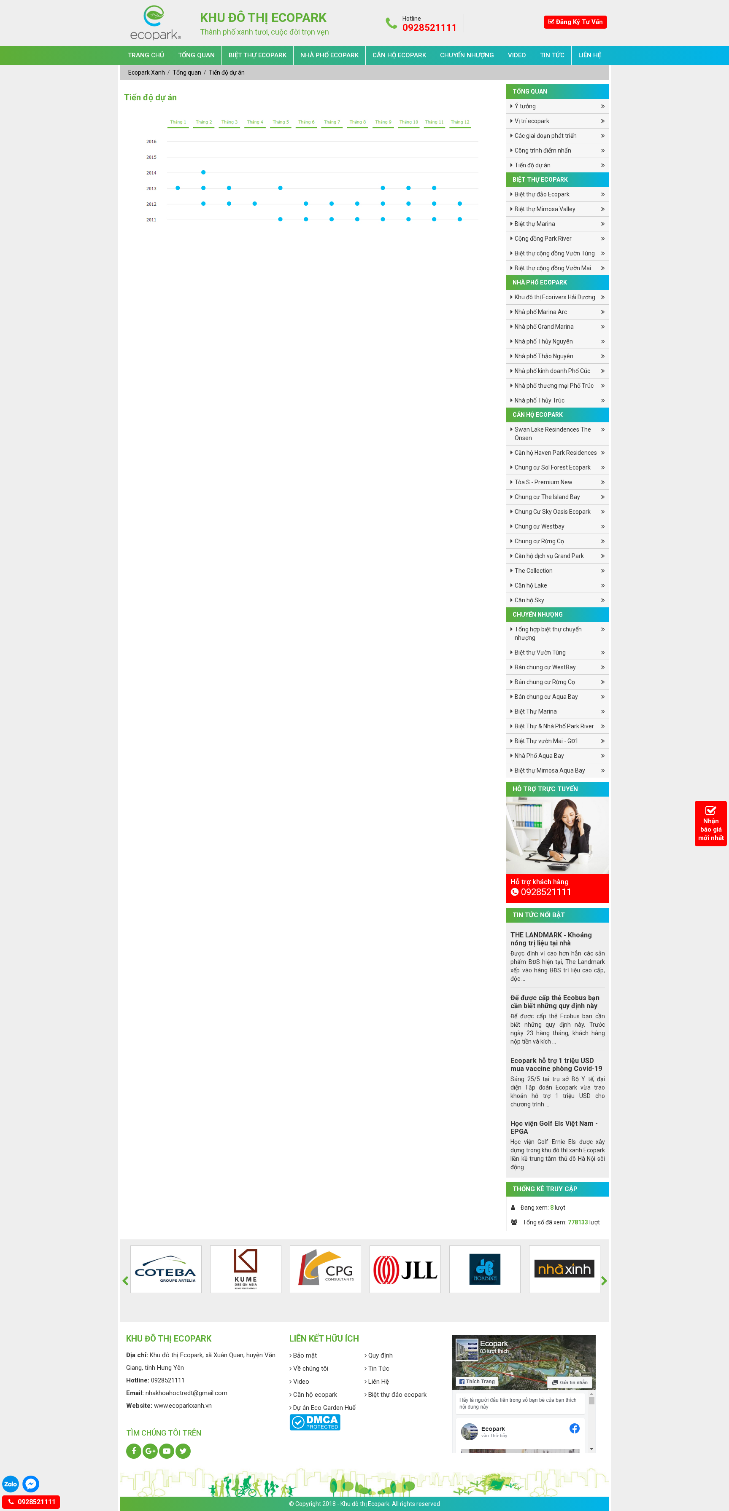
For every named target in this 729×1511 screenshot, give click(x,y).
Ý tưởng (525, 106)
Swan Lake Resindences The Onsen (553, 433)
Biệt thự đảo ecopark (397, 1394)
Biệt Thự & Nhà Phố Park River (554, 726)
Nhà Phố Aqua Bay (539, 755)
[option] (557, 889)
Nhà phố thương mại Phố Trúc (554, 385)
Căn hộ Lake (531, 585)
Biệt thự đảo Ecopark (542, 194)
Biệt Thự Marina (536, 711)
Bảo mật (304, 1355)
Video (517, 55)
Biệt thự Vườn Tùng (540, 652)
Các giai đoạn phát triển (546, 135)
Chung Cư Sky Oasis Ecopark (553, 511)
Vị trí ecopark (532, 121)
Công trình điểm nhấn (543, 150)
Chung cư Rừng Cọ (539, 541)
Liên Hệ (589, 55)
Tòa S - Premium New (543, 482)
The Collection (534, 570)
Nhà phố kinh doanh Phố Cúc (552, 371)
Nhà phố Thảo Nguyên (544, 356)
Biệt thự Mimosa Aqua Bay (550, 770)
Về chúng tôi (310, 1368)
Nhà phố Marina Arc (541, 312)
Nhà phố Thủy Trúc (539, 400)
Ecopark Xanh (147, 72)
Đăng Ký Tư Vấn (578, 22)
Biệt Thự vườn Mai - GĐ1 (546, 741)
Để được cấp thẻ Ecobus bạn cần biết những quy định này (554, 1002)
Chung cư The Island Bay (547, 497)
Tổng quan (196, 55)
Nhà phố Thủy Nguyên (544, 341)
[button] (125, 1281)
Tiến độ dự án (227, 72)
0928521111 (36, 1502)
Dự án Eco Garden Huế (324, 1408)
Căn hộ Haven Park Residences (556, 452)
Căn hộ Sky (529, 600)
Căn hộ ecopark (399, 55)
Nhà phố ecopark (329, 55)
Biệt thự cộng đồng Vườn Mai (553, 268)
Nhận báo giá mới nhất (711, 829)
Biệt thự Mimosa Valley (545, 209)
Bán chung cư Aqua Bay (546, 696)
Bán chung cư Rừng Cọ (545, 682)
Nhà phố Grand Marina (544, 326)
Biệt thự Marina (535, 223)
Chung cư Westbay (539, 526)
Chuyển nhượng (467, 55)
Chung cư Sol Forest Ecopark (553, 467)
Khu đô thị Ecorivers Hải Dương (555, 297)
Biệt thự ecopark (257, 55)
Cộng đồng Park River (543, 238)
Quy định (380, 1355)
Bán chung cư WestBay (545, 667)
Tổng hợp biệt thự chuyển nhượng (548, 633)
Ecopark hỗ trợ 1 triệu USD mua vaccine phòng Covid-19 (556, 1065)
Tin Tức (552, 55)
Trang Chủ (146, 55)
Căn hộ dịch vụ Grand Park (549, 556)
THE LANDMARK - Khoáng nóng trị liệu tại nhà (551, 939)
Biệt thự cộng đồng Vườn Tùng (555, 253)
